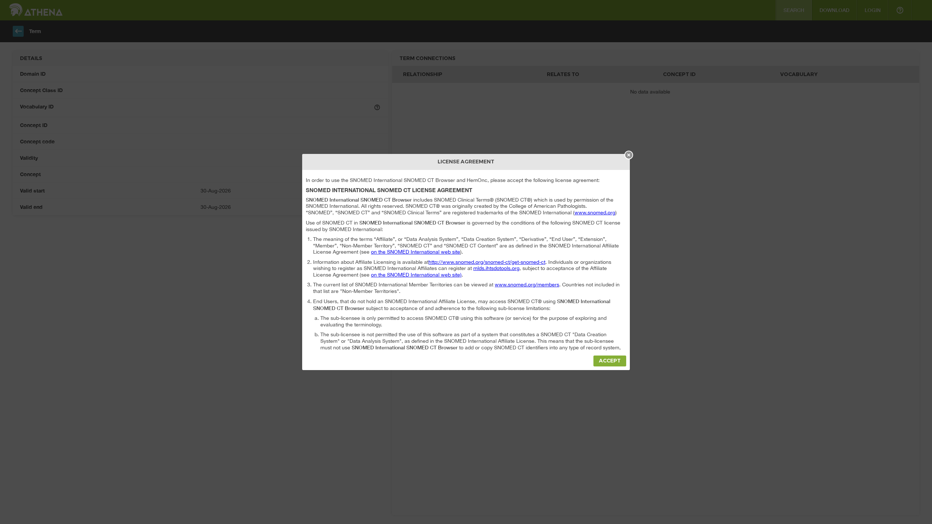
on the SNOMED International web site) (416, 275)
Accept (610, 360)
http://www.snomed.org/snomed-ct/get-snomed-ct (487, 262)
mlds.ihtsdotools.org (496, 268)
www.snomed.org (594, 212)
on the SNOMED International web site (415, 252)
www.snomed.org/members (527, 284)
